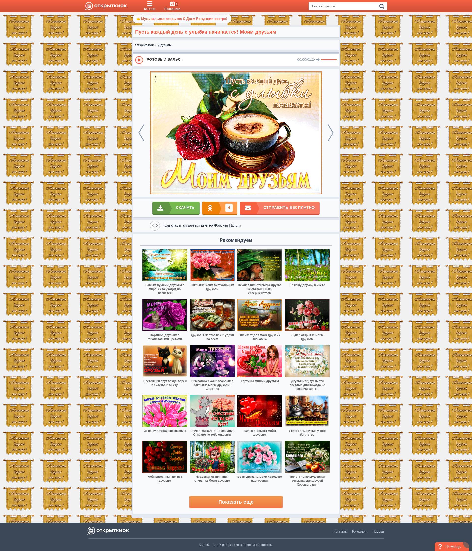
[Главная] (106, 6)
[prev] (141, 132)
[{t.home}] (108, 530)
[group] (236, 59)
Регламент (360, 531)
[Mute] (318, 60)
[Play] (139, 60)
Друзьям (165, 45)
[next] (330, 132)
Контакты (340, 531)
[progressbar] (329, 60)
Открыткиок (144, 45)
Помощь (378, 531)
